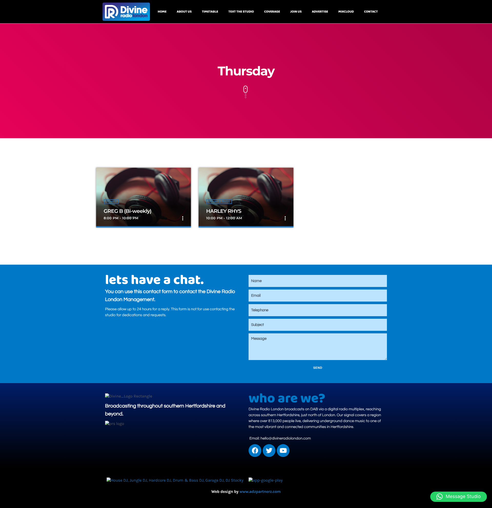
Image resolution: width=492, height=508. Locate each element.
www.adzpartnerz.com (260, 491)
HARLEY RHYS (223, 211)
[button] (458, 497)
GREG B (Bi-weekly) (127, 211)
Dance (111, 201)
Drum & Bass (219, 201)
